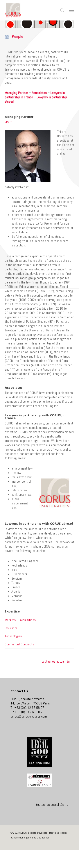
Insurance (11, 628)
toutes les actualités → (58, 661)
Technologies (13, 636)
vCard (8, 122)
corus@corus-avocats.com (29, 716)
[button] (71, 10)
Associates (39, 92)
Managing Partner (16, 92)
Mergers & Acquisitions (20, 620)
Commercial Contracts (19, 644)
